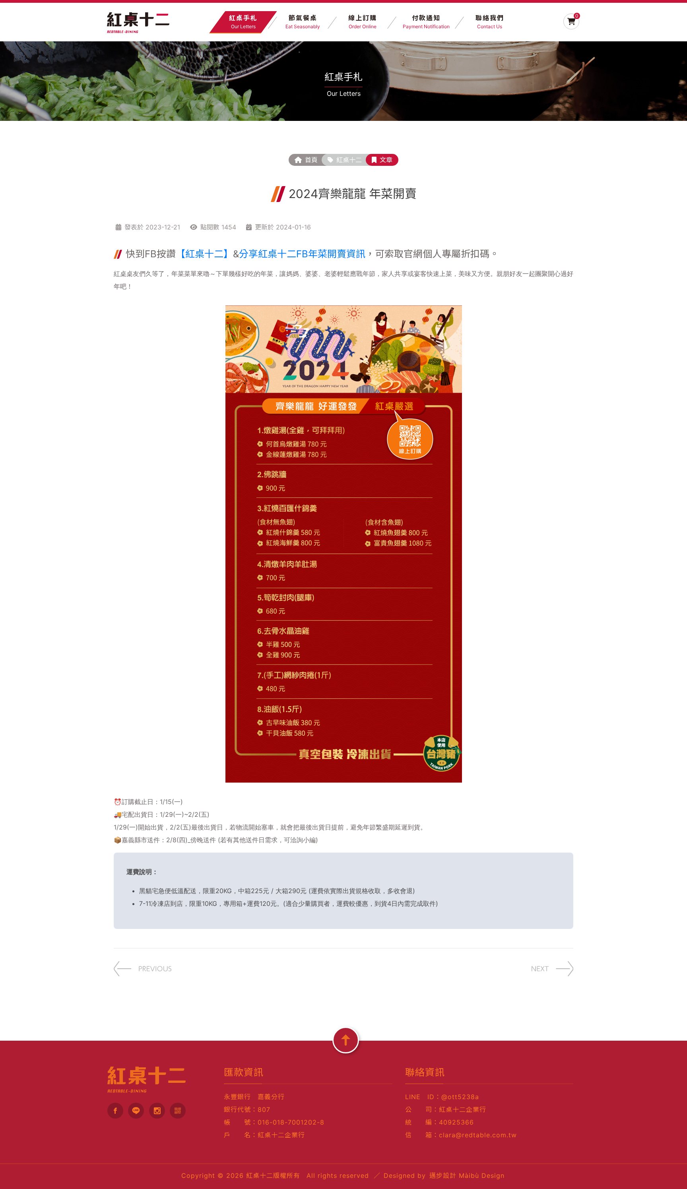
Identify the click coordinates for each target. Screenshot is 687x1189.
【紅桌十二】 (204, 254)
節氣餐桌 (302, 21)
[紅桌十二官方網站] (138, 20)
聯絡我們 (489, 21)
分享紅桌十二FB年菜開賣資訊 (302, 254)
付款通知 (426, 21)
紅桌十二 (349, 160)
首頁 (311, 160)
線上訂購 (362, 21)
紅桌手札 (243, 21)
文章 (386, 160)
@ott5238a (460, 1097)
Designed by (444, 1175)
